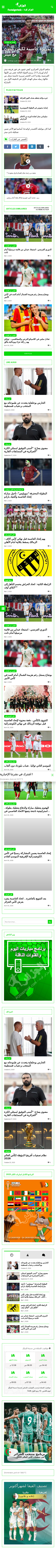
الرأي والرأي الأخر (10, 761)
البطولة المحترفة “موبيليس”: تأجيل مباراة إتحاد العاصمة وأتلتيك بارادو (25, 495)
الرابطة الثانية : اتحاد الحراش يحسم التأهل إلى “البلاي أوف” (27, 586)
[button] (52, 775)
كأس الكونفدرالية (10, 535)
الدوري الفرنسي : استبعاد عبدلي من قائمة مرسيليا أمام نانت (27, 251)
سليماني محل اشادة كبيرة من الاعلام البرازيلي (33, 117)
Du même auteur (42, 209)
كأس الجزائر (8, 894)
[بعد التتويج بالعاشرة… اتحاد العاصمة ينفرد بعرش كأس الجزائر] (28, 877)
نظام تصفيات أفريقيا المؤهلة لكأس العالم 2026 (25, 1157)
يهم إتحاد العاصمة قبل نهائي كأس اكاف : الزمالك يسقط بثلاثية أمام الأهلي (24, 540)
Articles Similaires (41, 208)
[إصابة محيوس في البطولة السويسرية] (11, 109)
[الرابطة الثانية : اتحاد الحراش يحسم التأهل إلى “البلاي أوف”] (28, 562)
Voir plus (28, 353)
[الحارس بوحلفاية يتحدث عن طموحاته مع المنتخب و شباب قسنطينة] (28, 381)
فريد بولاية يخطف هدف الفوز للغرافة (34, 98)
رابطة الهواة (8, 580)
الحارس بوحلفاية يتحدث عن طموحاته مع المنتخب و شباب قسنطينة (24, 404)
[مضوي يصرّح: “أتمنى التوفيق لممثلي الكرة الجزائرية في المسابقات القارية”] (28, 426)
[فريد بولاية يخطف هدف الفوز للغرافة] (11, 99)
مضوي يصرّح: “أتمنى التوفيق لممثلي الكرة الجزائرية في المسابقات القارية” (26, 450)
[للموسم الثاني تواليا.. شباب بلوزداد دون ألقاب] (28, 744)
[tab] (41, 208)
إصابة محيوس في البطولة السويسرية (34, 108)
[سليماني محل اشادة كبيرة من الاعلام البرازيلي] (11, 119)
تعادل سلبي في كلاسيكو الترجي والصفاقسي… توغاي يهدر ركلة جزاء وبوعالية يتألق (26, 340)
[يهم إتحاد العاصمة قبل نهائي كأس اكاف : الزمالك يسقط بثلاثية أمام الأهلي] (28, 517)
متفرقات (7, 1151)
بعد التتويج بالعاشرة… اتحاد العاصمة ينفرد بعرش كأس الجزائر (25, 900)
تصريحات (7, 399)
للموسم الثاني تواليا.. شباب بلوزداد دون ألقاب (27, 765)
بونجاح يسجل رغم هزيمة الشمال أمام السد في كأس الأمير (26, 295)
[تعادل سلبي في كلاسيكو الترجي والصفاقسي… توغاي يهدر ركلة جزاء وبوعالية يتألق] (28, 318)
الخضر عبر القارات (13, 17)
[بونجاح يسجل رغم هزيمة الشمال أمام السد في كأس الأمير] (28, 273)
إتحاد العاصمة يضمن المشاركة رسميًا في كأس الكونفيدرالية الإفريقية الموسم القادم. (27, 855)
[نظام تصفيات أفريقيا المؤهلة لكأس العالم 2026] (28, 1135)
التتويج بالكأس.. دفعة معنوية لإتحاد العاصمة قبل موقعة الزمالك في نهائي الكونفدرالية (26, 722)
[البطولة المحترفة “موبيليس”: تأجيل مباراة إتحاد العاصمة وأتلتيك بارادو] (28, 472)
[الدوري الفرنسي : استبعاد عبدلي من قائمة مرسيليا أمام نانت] (28, 228)
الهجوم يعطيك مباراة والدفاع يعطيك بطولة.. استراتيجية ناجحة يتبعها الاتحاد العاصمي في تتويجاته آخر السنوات (26, 809)
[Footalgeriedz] (21, 7)
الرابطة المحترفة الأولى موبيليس (14, 489)
